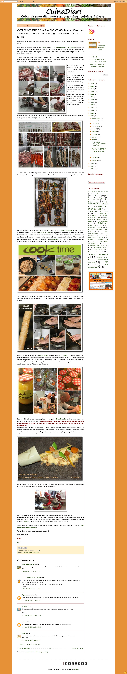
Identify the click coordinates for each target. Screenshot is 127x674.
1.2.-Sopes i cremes (101, 194)
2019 (92, 102)
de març (95, 155)
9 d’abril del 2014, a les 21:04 (31, 571)
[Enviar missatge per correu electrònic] (39, 550)
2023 (92, 91)
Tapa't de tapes (27, 595)
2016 (92, 110)
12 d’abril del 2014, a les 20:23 (31, 627)
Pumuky (25, 606)
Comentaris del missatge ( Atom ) (37, 652)
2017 (92, 107)
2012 (92, 166)
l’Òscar (44, 47)
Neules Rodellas (45, 233)
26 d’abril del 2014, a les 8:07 (31, 640)
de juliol (94, 131)
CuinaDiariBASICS (101, 247)
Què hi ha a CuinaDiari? (97, 64)
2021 (92, 97)
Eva (23, 621)
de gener (95, 160)
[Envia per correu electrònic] (19, 548)
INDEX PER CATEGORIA (98, 62)
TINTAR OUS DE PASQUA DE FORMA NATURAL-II (99, 143)
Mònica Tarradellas (28, 564)
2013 (92, 163)
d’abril (94, 139)
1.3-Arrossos (96, 196)
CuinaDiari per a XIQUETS (98, 245)
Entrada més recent (24, 648)
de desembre (96, 118)
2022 (92, 94)
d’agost (94, 129)
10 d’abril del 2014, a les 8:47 (31, 600)
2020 (92, 99)
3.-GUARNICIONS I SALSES (98, 203)
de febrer (95, 157)
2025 (92, 86)
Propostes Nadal (95, 252)
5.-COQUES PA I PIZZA (98, 211)
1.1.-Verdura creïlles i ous (98, 192)
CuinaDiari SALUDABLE (98, 242)
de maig (95, 137)
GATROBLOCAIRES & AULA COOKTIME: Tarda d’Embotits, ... (99, 149)
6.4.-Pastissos (103, 221)
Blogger (75, 669)
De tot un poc (28, 552)
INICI (91, 54)
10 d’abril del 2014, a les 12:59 (31, 615)
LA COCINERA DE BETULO (31, 577)
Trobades (36, 552)
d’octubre (95, 123)
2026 (92, 83)
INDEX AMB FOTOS (99, 249)
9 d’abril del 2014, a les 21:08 (31, 589)
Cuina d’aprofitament (98, 239)
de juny (94, 134)
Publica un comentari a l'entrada (30, 644)
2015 (92, 113)
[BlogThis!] (21, 548)
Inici (50, 648)
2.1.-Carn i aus (94, 200)
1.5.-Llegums (101, 198)
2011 (92, 169)
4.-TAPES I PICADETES (98, 207)
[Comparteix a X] (24, 548)
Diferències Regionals (97, 66)
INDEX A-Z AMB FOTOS (97, 59)
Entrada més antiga (77, 648)
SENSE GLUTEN (98, 254)
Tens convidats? (98, 265)
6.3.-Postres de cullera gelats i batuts (98, 219)
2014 (92, 116)
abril (23, 633)
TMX (106, 262)
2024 (92, 89)
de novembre (96, 121)
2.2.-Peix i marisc (98, 201)
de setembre (96, 126)
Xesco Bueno (43, 355)
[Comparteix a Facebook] (26, 548)
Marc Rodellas (61, 419)
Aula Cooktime (66, 230)
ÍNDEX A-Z (93, 57)
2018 (92, 105)
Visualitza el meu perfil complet (101, 47)
